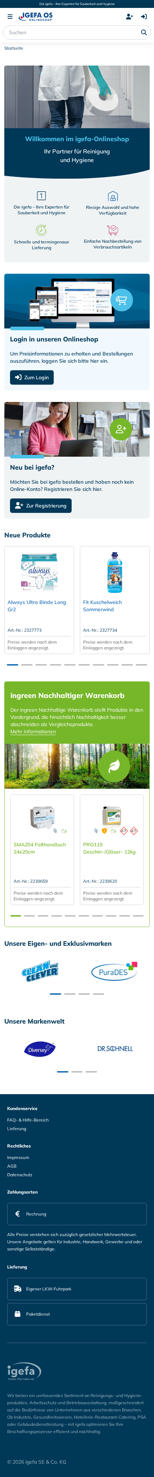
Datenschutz (19, 1174)
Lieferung (16, 1128)
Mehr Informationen (33, 731)
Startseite (13, 48)
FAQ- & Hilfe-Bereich (28, 1120)
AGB (11, 1166)
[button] (12, 665)
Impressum (18, 1157)
